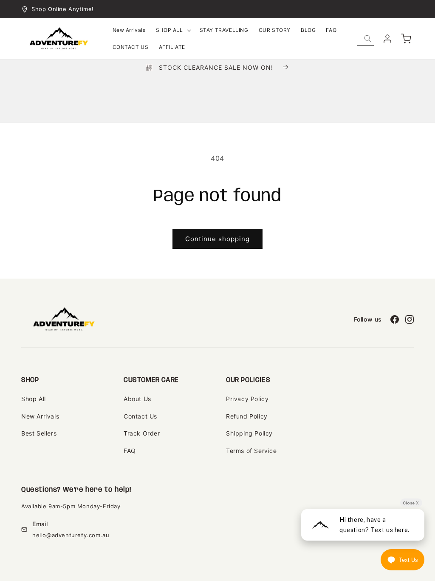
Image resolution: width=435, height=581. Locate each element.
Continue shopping (217, 239)
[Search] (368, 39)
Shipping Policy (249, 433)
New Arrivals (40, 416)
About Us (137, 398)
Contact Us (140, 416)
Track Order (142, 433)
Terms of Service (251, 450)
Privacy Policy (247, 398)
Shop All (33, 398)
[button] (173, 30)
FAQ (130, 450)
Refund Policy (247, 416)
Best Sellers (38, 433)
